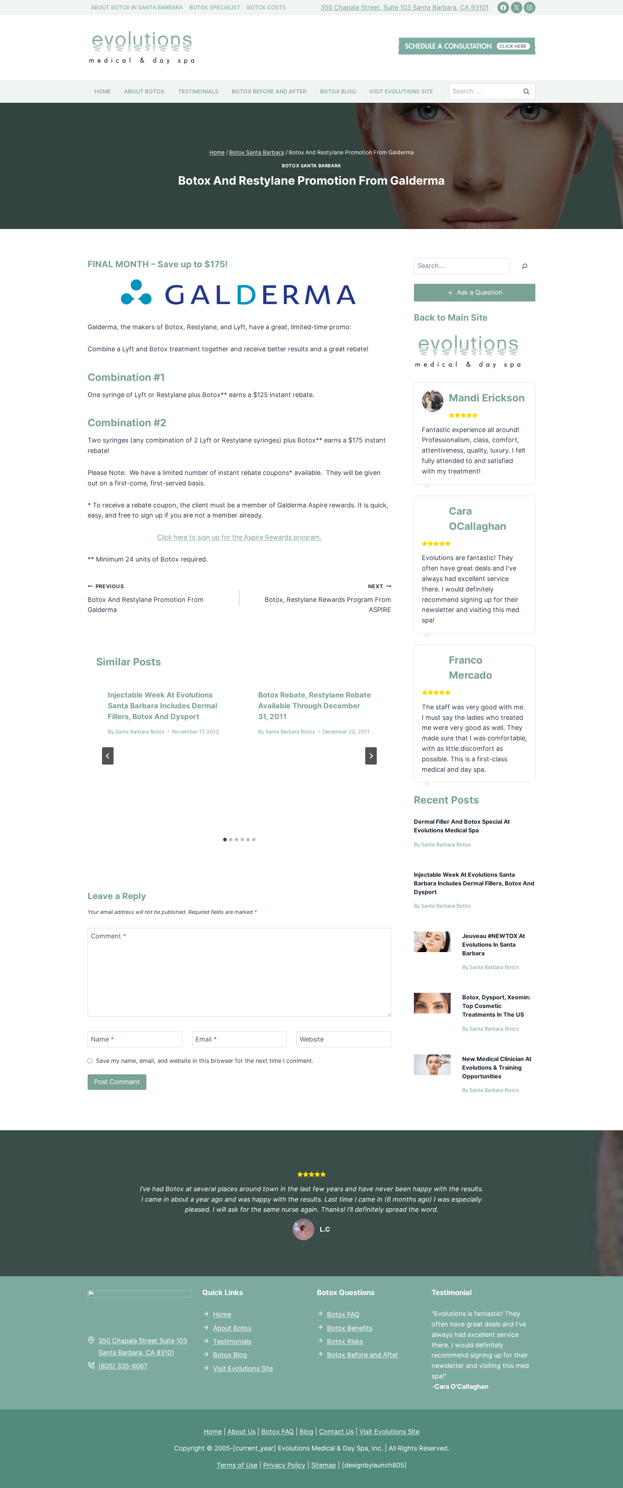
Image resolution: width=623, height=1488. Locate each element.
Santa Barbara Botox (140, 731)
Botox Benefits (349, 1328)
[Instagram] (529, 7)
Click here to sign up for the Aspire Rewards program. (239, 537)
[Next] (371, 756)
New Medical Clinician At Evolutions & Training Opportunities (496, 1067)
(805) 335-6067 (122, 1366)
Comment (108, 936)
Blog (306, 1431)
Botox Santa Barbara (311, 165)
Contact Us (336, 1431)
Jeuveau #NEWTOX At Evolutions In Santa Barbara (493, 944)
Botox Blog (338, 91)
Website (312, 1039)
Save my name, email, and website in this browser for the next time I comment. (204, 1060)
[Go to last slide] (108, 756)
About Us (241, 1431)
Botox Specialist (214, 7)
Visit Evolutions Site (401, 91)
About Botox (144, 91)
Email (206, 1039)
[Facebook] (503, 7)
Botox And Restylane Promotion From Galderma (146, 598)
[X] (516, 7)
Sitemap (323, 1465)
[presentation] (432, 942)
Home (102, 91)
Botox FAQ (277, 1431)
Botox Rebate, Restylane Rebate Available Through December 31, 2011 (314, 706)
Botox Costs (266, 7)
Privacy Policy (284, 1465)
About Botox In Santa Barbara (137, 7)
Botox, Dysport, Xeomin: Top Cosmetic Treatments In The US (496, 1006)
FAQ (352, 1314)
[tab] (225, 839)
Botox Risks (345, 1341)
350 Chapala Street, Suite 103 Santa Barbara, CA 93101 (405, 7)
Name (102, 1039)
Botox (336, 1314)
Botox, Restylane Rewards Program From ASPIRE (328, 598)
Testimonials (198, 91)
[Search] (524, 266)
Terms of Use (237, 1465)
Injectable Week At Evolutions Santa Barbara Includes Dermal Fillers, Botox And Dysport (162, 706)
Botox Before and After (269, 91)
